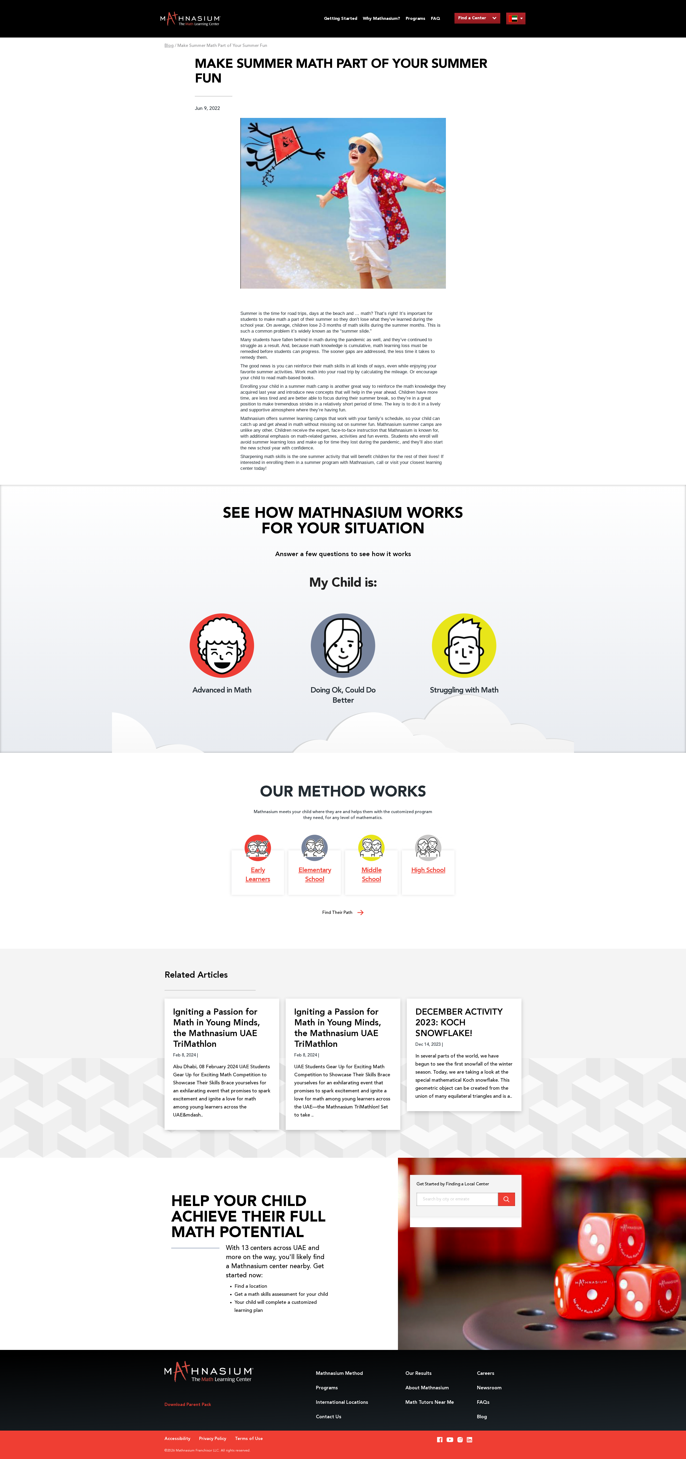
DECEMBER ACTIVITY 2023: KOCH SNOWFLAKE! (459, 1023)
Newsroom (489, 1388)
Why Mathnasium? (381, 19)
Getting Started (340, 19)
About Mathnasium (427, 1388)
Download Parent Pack (188, 1405)
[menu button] (515, 18)
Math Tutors (429, 1402)
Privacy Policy (212, 1439)
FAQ (435, 19)
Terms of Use (249, 1439)
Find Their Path (337, 913)
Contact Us (328, 1417)
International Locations (342, 1402)
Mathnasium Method (339, 1373)
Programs (415, 19)
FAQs (483, 1402)
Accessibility (177, 1439)
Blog (169, 46)
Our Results (418, 1373)
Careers (485, 1373)
